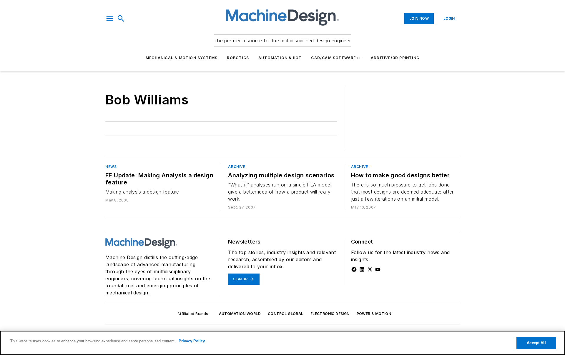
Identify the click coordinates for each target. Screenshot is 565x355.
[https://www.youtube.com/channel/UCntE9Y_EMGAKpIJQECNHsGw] (378, 269)
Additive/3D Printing (395, 58)
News (111, 166)
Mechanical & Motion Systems (181, 58)
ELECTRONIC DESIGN (330, 313)
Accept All (536, 343)
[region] (282, 343)
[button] (109, 18)
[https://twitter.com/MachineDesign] (370, 269)
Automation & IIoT (280, 58)
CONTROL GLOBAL (285, 313)
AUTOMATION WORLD (240, 313)
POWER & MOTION (374, 313)
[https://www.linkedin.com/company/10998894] (362, 269)
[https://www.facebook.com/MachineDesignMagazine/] (354, 269)
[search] (121, 18)
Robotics (238, 58)
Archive (236, 166)
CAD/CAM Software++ (336, 58)
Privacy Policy (192, 341)
